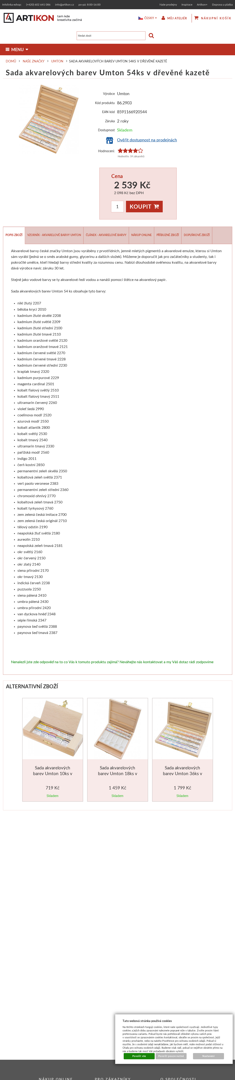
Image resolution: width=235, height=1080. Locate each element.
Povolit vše (139, 1056)
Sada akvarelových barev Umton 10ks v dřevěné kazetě (52, 773)
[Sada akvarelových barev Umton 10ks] (53, 728)
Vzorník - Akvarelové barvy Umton (54, 235)
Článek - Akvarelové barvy (106, 235)
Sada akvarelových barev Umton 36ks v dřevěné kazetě (182, 773)
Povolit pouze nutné (171, 1056)
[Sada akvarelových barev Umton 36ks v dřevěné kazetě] (183, 729)
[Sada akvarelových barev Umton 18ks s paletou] (118, 729)
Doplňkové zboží (197, 235)
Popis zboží (14, 235)
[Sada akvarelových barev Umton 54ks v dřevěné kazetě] (49, 119)
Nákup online (141, 235)
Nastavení (208, 1056)
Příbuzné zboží (168, 235)
